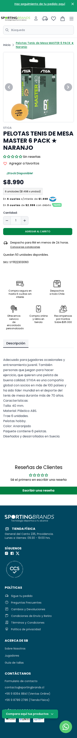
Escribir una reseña (38, 490)
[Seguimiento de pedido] (44, 19)
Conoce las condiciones (25, 247)
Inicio (7, 45)
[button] (12, 156)
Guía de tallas (14, 663)
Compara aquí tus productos (27, 714)
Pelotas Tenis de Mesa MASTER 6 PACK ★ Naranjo (45, 45)
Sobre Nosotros (15, 648)
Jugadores (12, 656)
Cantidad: (10, 213)
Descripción (15, 343)
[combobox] (38, 30)
